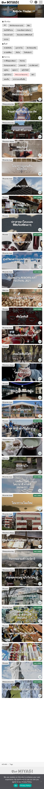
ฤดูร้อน (6, 70)
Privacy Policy (25, 785)
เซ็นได (18, 52)
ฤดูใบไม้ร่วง (7, 74)
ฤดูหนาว (15, 70)
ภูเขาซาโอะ (19, 48)
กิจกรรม (22, 61)
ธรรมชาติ (22, 65)
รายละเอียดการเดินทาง (24, 30)
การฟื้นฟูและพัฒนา (10, 61)
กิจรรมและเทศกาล (9, 65)
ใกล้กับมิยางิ (27, 52)
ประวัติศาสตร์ (33, 65)
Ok (16, 785)
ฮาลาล (6, 39)
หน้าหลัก (4, 764)
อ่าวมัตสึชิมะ (8, 52)
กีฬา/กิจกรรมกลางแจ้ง (16, 25)
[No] (41, 781)
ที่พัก (28, 25)
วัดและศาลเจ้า (8, 35)
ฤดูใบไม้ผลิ (25, 70)
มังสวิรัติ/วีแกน (8, 30)
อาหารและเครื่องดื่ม (19, 79)
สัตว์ (33, 74)
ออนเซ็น (6, 79)
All (5, 25)
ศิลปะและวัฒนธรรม (21, 74)
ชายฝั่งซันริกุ (7, 48)
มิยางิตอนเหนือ (31, 48)
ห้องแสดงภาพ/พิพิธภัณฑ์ (24, 35)
